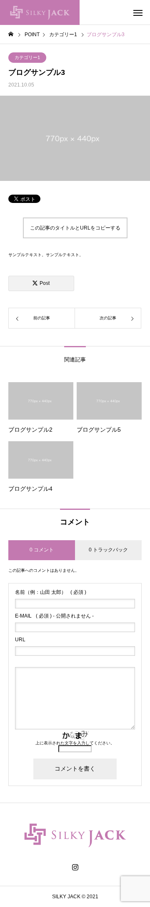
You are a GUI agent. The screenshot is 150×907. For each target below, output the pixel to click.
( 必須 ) (50, 592)
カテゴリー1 (27, 57)
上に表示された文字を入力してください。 (75, 743)
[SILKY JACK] (40, 12)
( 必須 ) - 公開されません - (54, 615)
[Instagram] (75, 867)
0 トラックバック (108, 550)
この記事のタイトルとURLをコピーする (75, 228)
